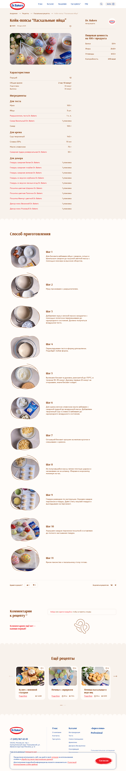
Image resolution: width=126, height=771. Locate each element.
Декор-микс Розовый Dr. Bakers (24, 209)
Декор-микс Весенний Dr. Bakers (24, 203)
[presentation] (115, 676)
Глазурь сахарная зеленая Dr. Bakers (26, 173)
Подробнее (23, 696)
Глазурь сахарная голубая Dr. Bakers (26, 167)
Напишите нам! (31, 752)
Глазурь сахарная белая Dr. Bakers (25, 162)
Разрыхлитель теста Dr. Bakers (23, 116)
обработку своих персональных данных (37, 759)
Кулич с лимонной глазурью (28, 691)
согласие (54, 757)
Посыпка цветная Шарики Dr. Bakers (26, 188)
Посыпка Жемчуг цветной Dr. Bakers (26, 198)
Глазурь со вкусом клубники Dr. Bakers (27, 178)
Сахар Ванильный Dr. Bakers (22, 121)
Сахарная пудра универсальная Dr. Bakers (28, 152)
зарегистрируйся (65, 612)
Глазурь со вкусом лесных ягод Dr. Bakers (28, 183)
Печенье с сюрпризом (62, 689)
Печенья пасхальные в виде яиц (95, 691)
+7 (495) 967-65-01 (19, 739)
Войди (52, 612)
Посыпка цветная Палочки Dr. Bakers (26, 193)
